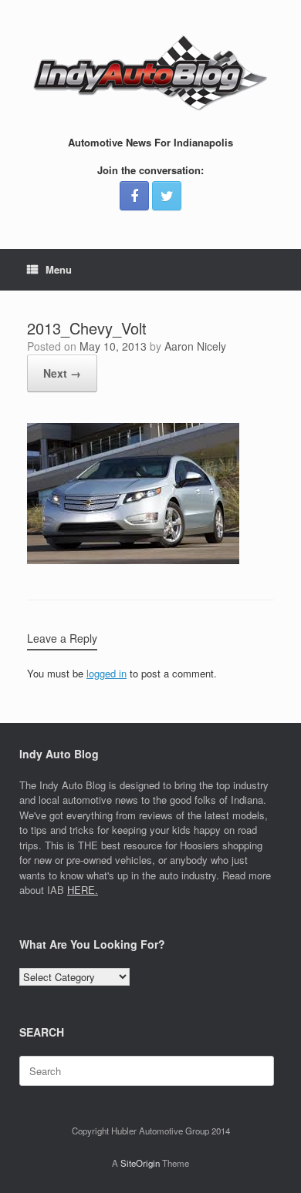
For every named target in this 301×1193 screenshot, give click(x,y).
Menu (59, 269)
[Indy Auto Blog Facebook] (134, 195)
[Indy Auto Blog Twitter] (166, 195)
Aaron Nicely (195, 346)
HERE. (82, 889)
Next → (62, 373)
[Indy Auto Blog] (150, 73)
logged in (106, 673)
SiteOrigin (140, 1163)
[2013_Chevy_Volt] (133, 560)
